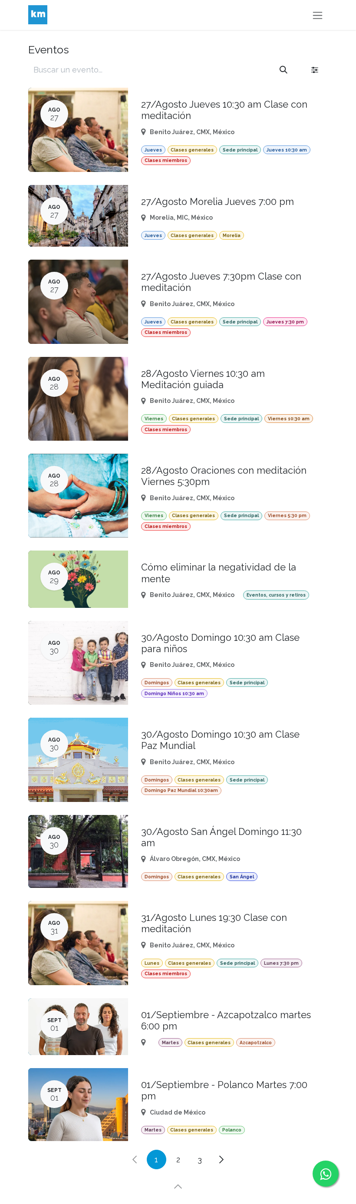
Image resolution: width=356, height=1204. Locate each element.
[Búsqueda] (283, 69)
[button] (178, 1186)
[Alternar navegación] (317, 15)
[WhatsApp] (326, 1174)
